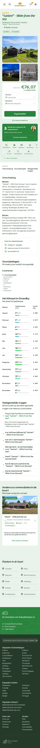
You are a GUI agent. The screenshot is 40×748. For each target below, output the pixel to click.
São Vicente (7, 676)
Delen (7, 31)
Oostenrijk (26, 690)
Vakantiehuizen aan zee (11, 710)
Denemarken (6, 22)
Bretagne (6, 668)
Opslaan (16, 31)
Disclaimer (26, 722)
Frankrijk (5, 688)
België (4, 696)
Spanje (5, 693)
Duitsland (25, 685)
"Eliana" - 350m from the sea (15, 517)
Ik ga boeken (20, 114)
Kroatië (25, 688)
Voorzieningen (20, 169)
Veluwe (5, 650)
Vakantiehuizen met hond (11, 707)
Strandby (24, 22)
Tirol (3, 661)
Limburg (5, 666)
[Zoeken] (10, 4)
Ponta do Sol (27, 655)
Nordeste (25, 661)
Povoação (26, 663)
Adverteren (6, 722)
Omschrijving (7, 169)
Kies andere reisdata (20, 540)
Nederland (6, 685)
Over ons (5, 719)
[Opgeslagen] (31, 4)
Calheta (25, 650)
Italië (4, 690)
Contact (5, 724)
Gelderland (6, 671)
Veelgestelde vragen (32, 170)
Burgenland (6, 663)
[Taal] (35, 4)
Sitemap (5, 727)
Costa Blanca (7, 655)
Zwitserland (26, 693)
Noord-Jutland (15, 22)
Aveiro (24, 653)
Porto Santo (26, 658)
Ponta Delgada (28, 671)
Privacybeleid (27, 729)
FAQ (23, 719)
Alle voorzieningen (11, 158)
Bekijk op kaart (12, 27)
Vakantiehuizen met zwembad (13, 705)
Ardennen (6, 653)
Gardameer (6, 658)
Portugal (25, 696)
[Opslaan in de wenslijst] (34, 499)
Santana (25, 674)
